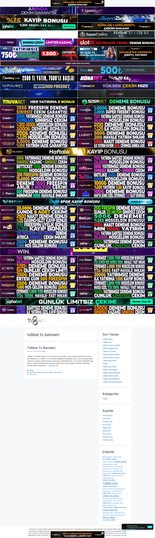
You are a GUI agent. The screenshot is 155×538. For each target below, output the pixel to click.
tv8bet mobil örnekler (107, 500)
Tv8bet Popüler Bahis (110, 348)
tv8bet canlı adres (107, 473)
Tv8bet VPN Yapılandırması (112, 382)
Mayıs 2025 (107, 424)
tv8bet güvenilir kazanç (119, 488)
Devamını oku (53, 365)
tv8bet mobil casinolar (118, 498)
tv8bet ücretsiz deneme (119, 514)
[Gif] (77, 151)
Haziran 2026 (107, 415)
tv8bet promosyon (117, 500)
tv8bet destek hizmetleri (117, 475)
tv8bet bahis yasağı (118, 468)
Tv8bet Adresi (108, 339)
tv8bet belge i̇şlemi (107, 471)
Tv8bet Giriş (107, 342)
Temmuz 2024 (108, 440)
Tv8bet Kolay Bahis (109, 360)
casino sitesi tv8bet (107, 456)
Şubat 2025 (107, 427)
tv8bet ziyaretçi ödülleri (108, 514)
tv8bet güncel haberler (108, 488)
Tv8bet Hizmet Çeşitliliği (111, 345)
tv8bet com (107, 475)
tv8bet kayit (107, 493)
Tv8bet (31, 370)
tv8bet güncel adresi (110, 486)
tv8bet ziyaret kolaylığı (55, 372)
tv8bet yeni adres (120, 507)
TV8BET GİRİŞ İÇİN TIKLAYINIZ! (77, 63)
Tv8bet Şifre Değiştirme (111, 379)
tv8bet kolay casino (116, 493)
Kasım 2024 (107, 434)
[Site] (38, 110)
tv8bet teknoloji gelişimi (117, 503)
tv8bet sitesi (107, 503)
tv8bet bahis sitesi (118, 466)
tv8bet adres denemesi (108, 461)
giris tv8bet (32, 372)
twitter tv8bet (109, 517)
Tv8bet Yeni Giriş (110, 510)
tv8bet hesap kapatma (117, 491)
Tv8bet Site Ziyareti (110, 366)
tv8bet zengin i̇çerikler (108, 512)
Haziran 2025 (107, 421)
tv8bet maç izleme (111, 496)
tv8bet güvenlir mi (107, 491)
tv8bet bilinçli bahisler (117, 471)
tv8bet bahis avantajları (108, 466)
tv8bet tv (105, 505)
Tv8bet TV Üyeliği (109, 351)
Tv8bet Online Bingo (110, 369)
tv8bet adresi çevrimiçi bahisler (110, 464)
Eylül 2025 (106, 418)
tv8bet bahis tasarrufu (108, 468)
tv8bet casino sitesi (119, 473)
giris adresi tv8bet (117, 456)
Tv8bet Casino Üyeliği (110, 376)
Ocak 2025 (106, 431)
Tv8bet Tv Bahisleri (41, 348)
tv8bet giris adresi (109, 480)
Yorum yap (32, 374)
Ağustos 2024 (108, 437)
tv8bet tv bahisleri (42, 372)
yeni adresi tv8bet (109, 520)
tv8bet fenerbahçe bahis (108, 478)
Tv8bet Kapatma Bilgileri (111, 354)
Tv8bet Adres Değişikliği (111, 373)
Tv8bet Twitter (108, 507)
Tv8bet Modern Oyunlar (111, 357)
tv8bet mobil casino (107, 498)
